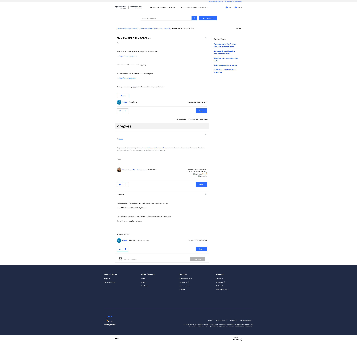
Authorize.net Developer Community (193, 7)
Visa (209, 320)
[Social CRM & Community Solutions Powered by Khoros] (237, 339)
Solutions (144, 286)
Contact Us (183, 282)
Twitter (218, 278)
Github (218, 286)
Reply (201, 111)
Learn (143, 278)
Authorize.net (220, 320)
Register (107, 278)
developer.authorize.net (216, 1)
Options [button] (238, 28)
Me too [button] (123, 96)
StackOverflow (221, 289)
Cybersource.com (186, 278)
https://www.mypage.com (128, 56)
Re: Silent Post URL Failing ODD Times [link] (183, 28)
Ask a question (208, 18)
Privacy (232, 320)
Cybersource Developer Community (120, 7)
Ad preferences (245, 320)
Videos (143, 282)
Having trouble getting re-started (225, 65)
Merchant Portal (109, 282)
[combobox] (168, 18)
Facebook (219, 282)
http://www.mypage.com (127, 78)
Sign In (239, 7)
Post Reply (197, 259)
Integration (167, 28)
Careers (182, 289)
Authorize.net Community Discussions (151, 28)
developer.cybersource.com (233, 1)
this (134, 87)
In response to (144, 240)
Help (229, 7)
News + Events (184, 286)
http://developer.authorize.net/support (156, 148)
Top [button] (118, 338)
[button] (120, 110)
